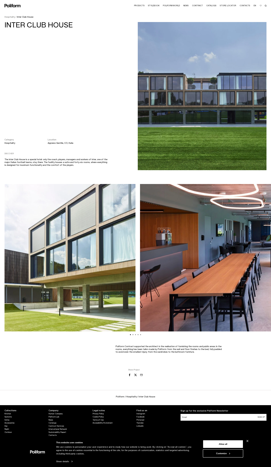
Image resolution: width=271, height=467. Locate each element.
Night (7, 429)
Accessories (9, 423)
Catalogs (52, 423)
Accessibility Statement (103, 423)
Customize (221, 453)
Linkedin (140, 426)
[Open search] (265, 5)
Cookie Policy (98, 417)
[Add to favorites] (261, 5)
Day (6, 426)
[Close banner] (247, 441)
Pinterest (140, 420)
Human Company (56, 414)
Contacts (53, 435)
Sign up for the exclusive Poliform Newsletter (204, 411)
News (51, 420)
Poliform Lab (54, 417)
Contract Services (56, 426)
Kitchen (8, 414)
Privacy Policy (98, 414)
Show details (62, 461)
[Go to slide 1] (130, 334)
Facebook (140, 417)
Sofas (7, 420)
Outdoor (8, 432)
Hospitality (10, 143)
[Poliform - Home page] (13, 5)
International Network (58, 429)
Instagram (140, 414)
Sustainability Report (57, 432)
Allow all (223, 444)
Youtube (139, 423)
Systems (8, 417)
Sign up (261, 417)
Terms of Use (98, 420)
